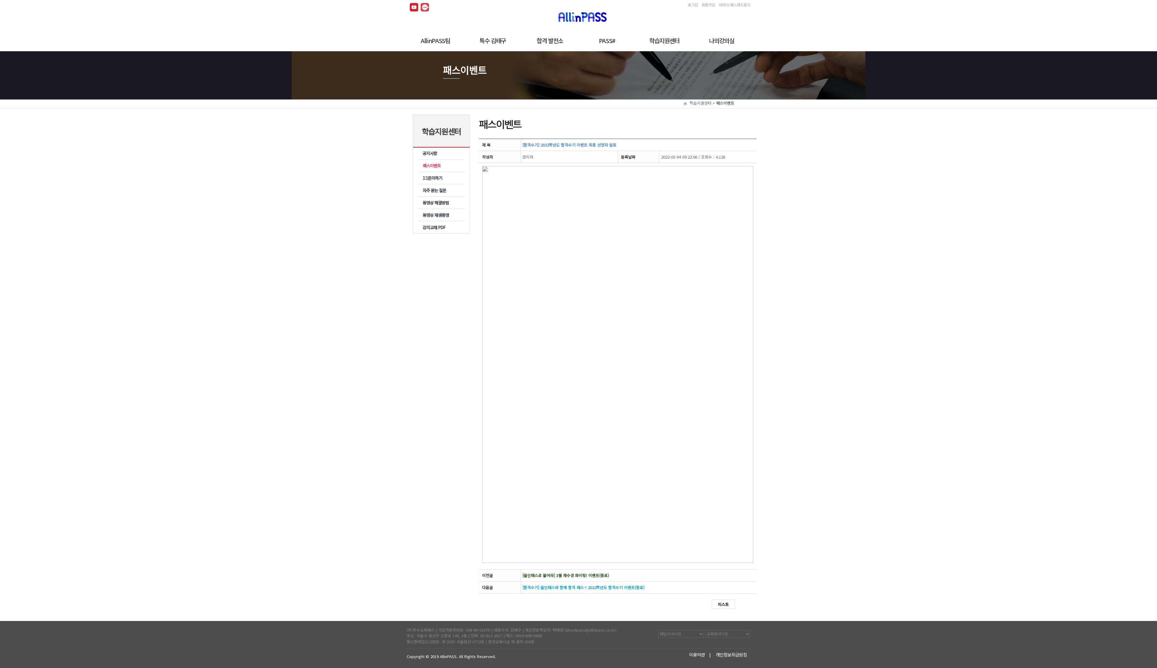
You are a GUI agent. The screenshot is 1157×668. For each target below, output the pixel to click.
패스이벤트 (432, 165)
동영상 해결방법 (436, 202)
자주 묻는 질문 (435, 190)
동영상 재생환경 (436, 215)
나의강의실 (721, 40)
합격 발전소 (550, 40)
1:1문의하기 (432, 178)
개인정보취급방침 (732, 654)
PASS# (607, 40)
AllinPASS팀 (435, 40)
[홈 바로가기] (582, 16)
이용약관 (697, 654)
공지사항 (430, 153)
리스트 (723, 604)
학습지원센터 (664, 40)
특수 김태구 (492, 40)
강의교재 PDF (434, 227)
